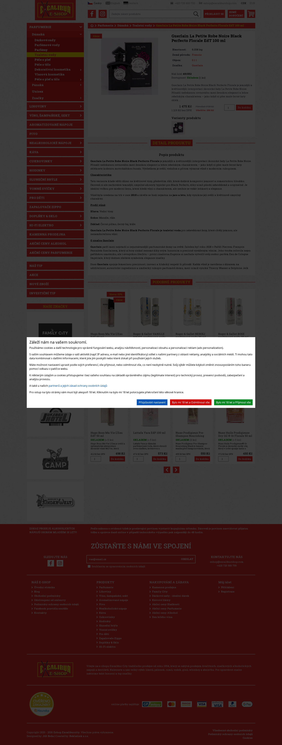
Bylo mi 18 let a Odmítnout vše (191, 402)
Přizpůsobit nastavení (152, 402)
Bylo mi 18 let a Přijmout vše (233, 402)
